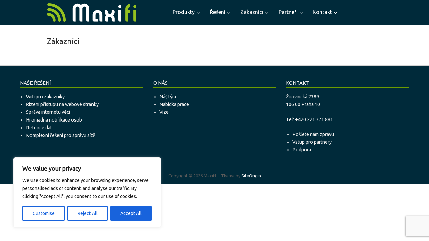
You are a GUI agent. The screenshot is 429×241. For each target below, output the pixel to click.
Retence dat (39, 127)
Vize (164, 112)
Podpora (301, 149)
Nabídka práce (174, 104)
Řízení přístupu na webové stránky (62, 104)
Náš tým (167, 96)
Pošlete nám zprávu (313, 134)
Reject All (88, 213)
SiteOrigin (251, 175)
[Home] (91, 12)
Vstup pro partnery (312, 142)
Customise (44, 213)
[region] (87, 192)
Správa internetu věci (48, 112)
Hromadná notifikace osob (54, 120)
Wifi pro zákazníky (45, 96)
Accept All (131, 213)
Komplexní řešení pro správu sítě (60, 135)
